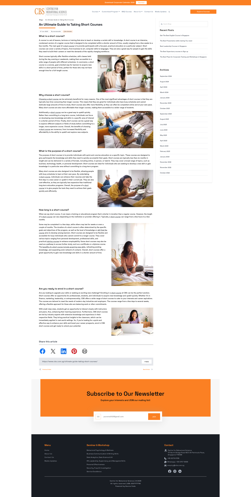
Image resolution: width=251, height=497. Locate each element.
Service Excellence (94, 471)
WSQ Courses (127, 12)
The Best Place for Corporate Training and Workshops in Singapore (183, 57)
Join (154, 417)
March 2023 (164, 146)
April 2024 (163, 87)
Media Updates (160, 12)
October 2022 (165, 173)
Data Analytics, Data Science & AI (100, 457)
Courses (95, 12)
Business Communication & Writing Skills (103, 454)
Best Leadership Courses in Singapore (173, 46)
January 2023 (164, 157)
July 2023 (163, 124)
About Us (137, 12)
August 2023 (164, 119)
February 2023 (165, 151)
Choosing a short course (49, 99)
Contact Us (148, 12)
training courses (52, 241)
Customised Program (110, 12)
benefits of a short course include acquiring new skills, (64, 247)
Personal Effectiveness (96, 464)
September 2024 (166, 76)
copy (147, 361)
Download (141, 3)
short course (69, 46)
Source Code (130, 486)
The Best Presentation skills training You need (176, 41)
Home (47, 450)
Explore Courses (203, 12)
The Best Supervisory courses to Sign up (174, 51)
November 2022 (165, 167)
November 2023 (165, 103)
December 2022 (165, 162)
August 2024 (164, 81)
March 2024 (164, 92)
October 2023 (165, 108)
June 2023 (163, 130)
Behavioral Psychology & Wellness (100, 450)
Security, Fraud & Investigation (99, 468)
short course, (45, 177)
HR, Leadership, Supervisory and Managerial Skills (106, 461)
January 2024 (164, 98)
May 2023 (163, 135)
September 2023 (166, 114)
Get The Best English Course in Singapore (174, 35)
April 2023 (163, 140)
